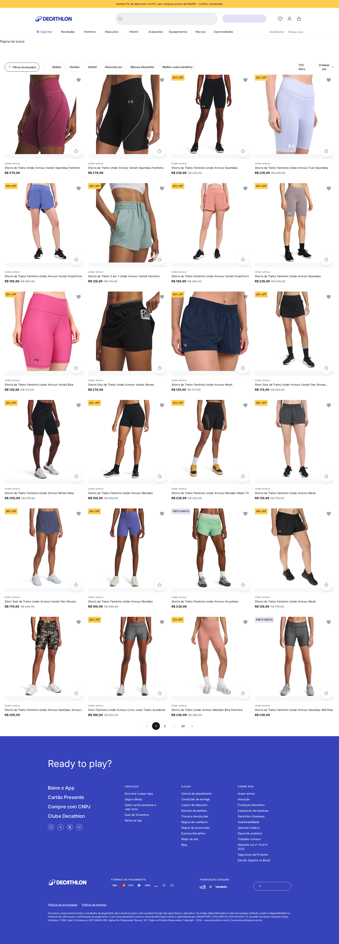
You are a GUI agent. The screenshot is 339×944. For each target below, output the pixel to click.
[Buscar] (120, 18)
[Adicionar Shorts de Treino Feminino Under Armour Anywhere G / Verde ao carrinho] (243, 584)
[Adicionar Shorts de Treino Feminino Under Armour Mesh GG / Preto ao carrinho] (326, 476)
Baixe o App (61, 788)
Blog (184, 844)
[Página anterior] (147, 726)
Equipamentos (178, 31)
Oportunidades (223, 31)
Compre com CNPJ (69, 807)
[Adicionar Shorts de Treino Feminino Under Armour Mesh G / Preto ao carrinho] (326, 584)
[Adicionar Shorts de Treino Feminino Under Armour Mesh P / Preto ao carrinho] (243, 367)
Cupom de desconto (194, 805)
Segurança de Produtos (253, 854)
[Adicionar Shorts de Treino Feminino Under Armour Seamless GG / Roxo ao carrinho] (326, 259)
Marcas (200, 31)
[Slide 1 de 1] (44, 114)
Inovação (244, 799)
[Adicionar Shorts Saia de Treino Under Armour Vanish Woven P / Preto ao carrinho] (159, 367)
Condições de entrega (195, 799)
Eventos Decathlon (193, 833)
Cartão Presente (66, 797)
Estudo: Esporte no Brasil (254, 860)
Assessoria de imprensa (253, 810)
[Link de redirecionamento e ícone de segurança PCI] (210, 886)
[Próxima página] (192, 726)
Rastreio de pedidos (194, 810)
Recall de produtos (250, 833)
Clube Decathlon (66, 816)
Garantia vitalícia (249, 827)
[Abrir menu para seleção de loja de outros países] (272, 886)
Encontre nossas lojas (139, 793)
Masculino (111, 31)
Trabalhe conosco (249, 839)
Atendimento (276, 31)
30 (183, 726)
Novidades (68, 31)
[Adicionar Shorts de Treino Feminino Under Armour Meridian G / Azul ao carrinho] (159, 584)
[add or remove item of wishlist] (78, 80)
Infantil (133, 31)
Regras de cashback (194, 822)
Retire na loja (133, 820)
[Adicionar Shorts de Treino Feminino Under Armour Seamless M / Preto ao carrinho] (243, 150)
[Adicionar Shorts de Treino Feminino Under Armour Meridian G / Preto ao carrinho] (159, 476)
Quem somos (246, 793)
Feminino (90, 31)
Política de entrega (94, 904)
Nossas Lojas (295, 31)
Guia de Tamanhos (137, 814)
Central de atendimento (196, 793)
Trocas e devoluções (194, 816)
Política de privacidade (62, 904)
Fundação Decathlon (251, 805)
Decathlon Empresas (251, 816)
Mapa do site (189, 839)
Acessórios (156, 31)
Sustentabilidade (248, 822)
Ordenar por (324, 67)
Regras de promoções (195, 827)
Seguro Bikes (133, 799)
